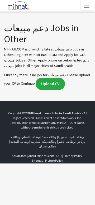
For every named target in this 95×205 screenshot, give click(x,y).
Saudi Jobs (19, 156)
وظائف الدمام (31, 137)
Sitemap (37, 160)
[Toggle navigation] (86, 5)
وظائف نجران (47, 146)
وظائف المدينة (19, 142)
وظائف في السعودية (71, 137)
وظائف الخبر (66, 142)
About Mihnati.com (41, 156)
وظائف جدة (49, 137)
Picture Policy (54, 160)
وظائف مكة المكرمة (43, 142)
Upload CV (50, 83)
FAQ (59, 156)
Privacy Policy (73, 156)
